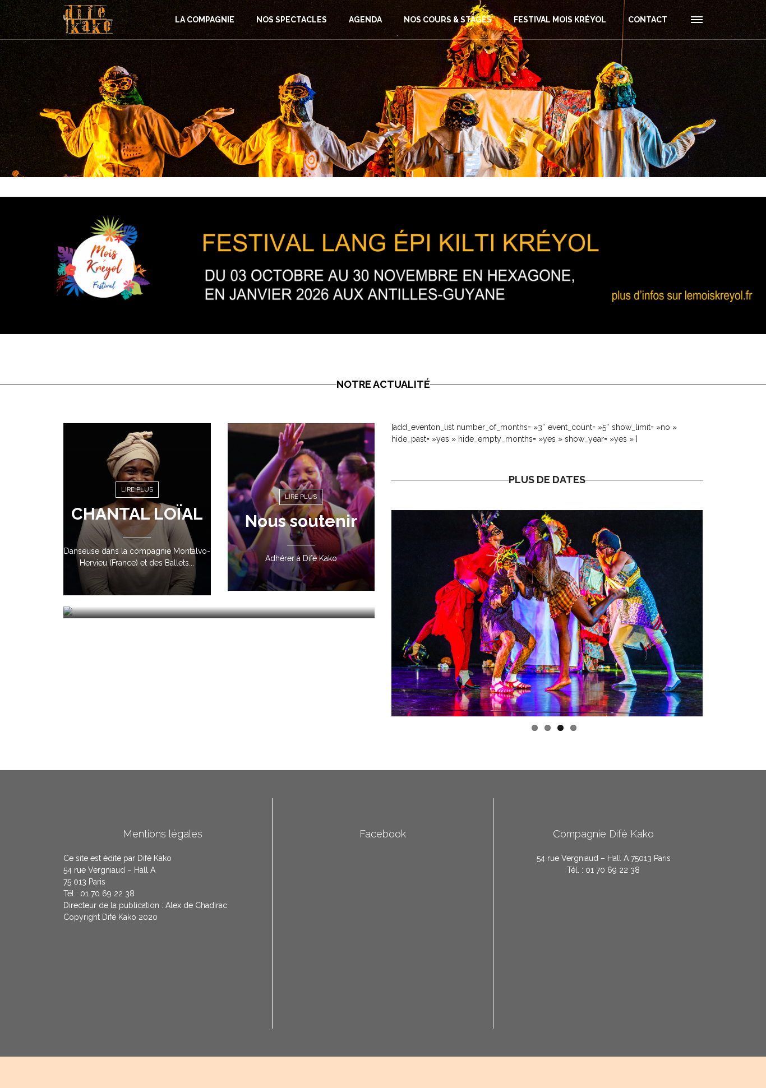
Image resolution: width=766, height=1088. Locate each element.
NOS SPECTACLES (291, 19)
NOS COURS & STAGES (448, 19)
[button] (696, 17)
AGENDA (365, 19)
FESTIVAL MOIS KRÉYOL (560, 19)
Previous (374, 613)
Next (719, 613)
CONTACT (647, 19)
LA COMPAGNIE (204, 19)
